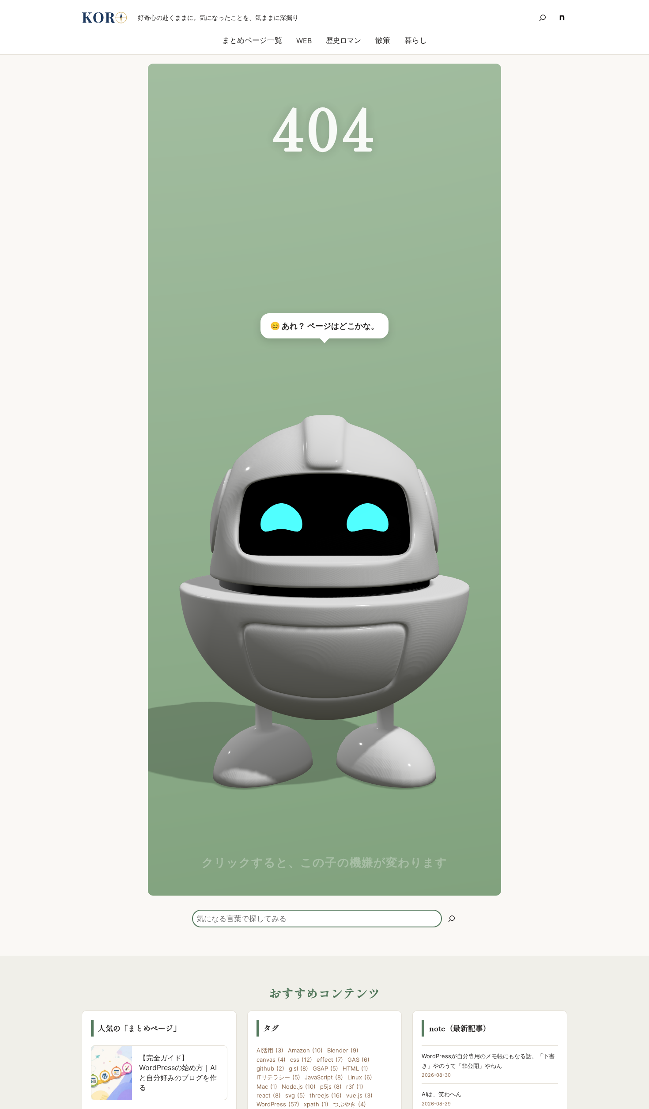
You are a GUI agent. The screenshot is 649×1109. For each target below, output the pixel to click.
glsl (298, 1068)
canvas (271, 1059)
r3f (354, 1086)
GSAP (325, 1068)
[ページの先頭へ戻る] (630, 1090)
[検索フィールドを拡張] (542, 17)
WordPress (278, 1104)
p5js (331, 1086)
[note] (562, 17)
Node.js (299, 1086)
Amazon (305, 1050)
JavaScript (324, 1077)
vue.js (359, 1095)
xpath (316, 1104)
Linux (359, 1077)
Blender (342, 1050)
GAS (358, 1059)
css (301, 1059)
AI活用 (270, 1050)
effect (330, 1059)
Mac (267, 1086)
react (269, 1095)
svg (295, 1095)
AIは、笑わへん (441, 1094)
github (270, 1068)
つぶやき (349, 1104)
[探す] (451, 918)
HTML (355, 1068)
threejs (325, 1095)
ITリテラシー (278, 1077)
